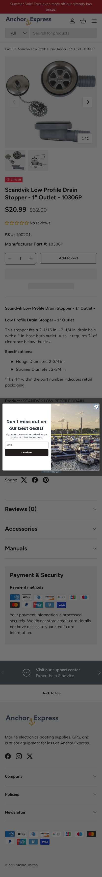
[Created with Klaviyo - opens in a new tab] (51, 472)
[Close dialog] (96, 406)
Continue (26, 452)
